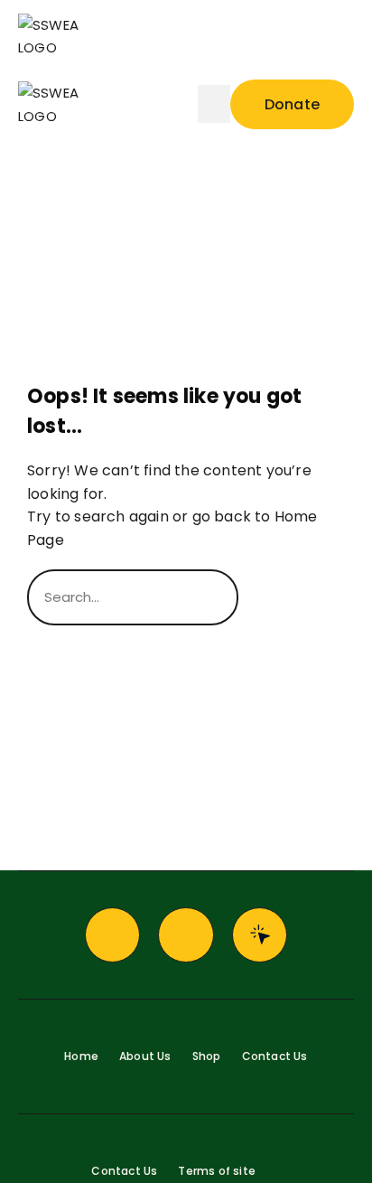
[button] (283, 36)
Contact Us (275, 1056)
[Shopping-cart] (186, 935)
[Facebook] (113, 935)
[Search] (291, 597)
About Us (145, 1056)
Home (81, 1056)
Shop (206, 1056)
